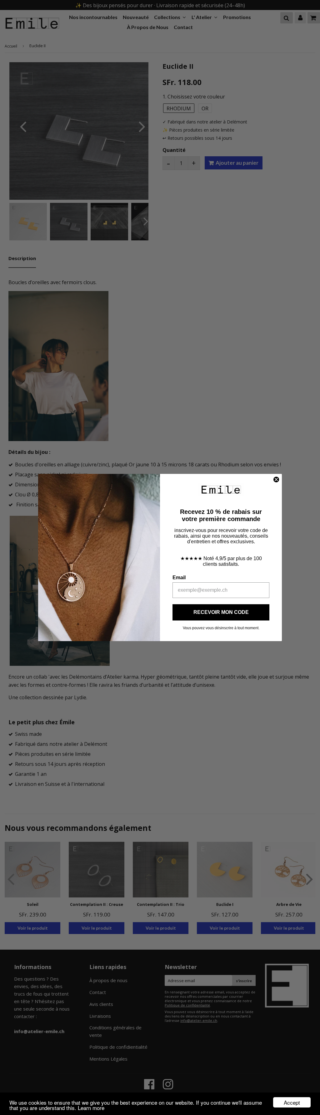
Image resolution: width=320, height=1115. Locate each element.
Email (179, 577)
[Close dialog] (276, 479)
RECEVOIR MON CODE (221, 612)
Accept (292, 1102)
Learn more (91, 1108)
